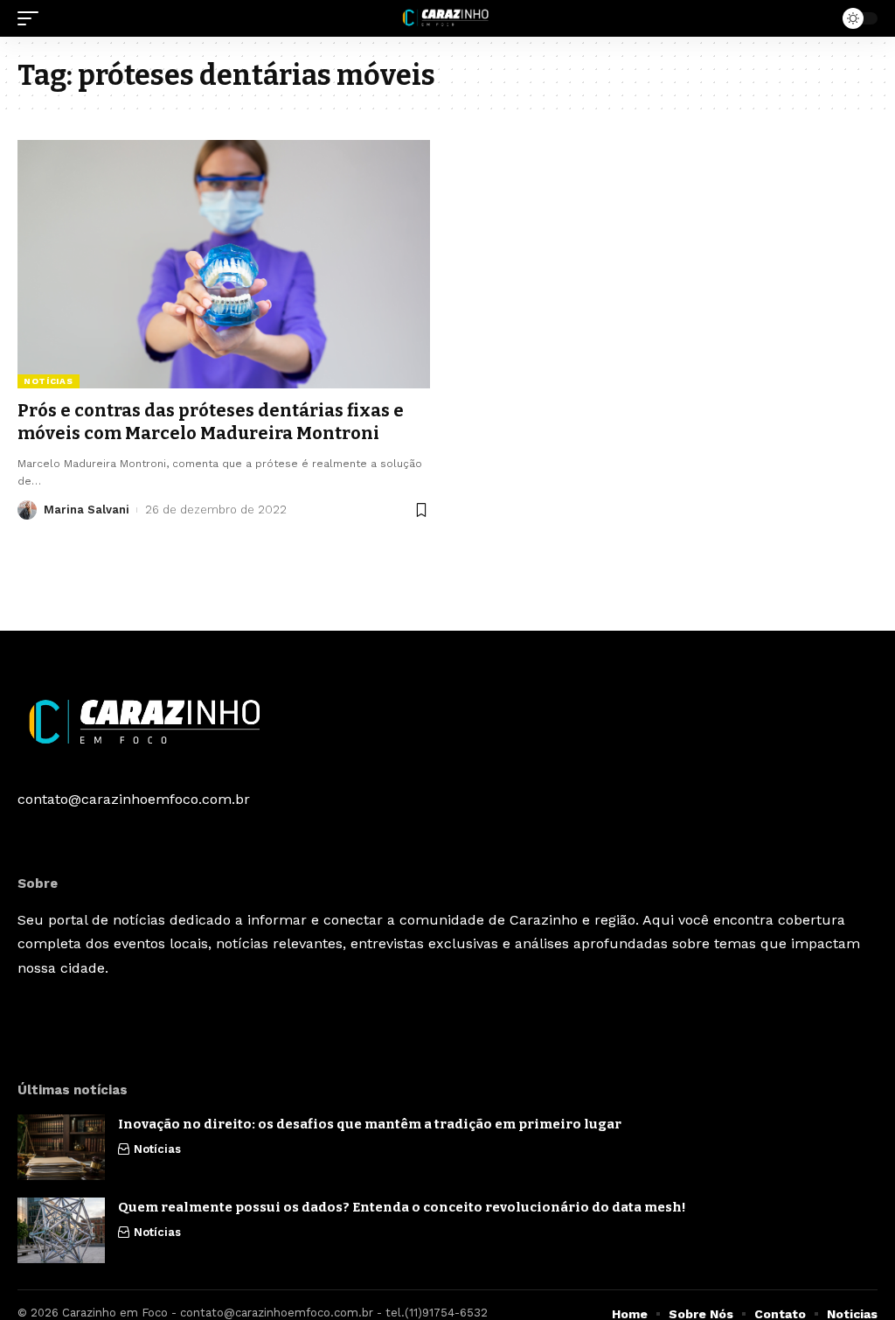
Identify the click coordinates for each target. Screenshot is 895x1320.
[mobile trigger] (32, 18)
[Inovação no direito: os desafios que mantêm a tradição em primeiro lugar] (61, 1147)
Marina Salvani (86, 509)
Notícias (48, 381)
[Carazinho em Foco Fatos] (447, 18)
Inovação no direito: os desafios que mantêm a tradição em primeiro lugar (372, 1124)
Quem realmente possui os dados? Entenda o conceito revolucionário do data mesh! (404, 1207)
